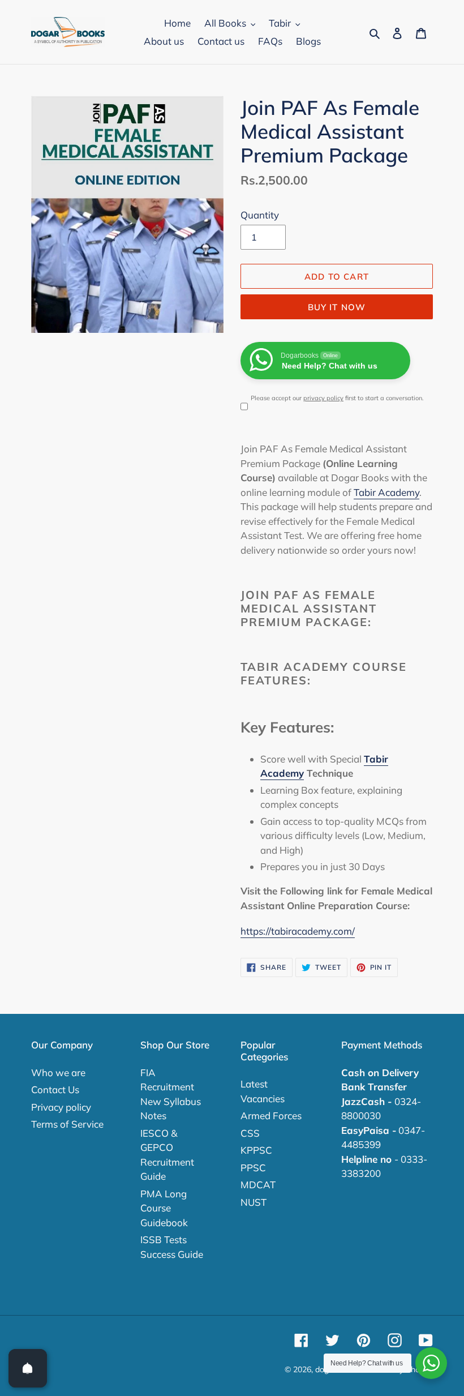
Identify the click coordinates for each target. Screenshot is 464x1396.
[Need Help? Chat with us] (431, 1363)
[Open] (27, 1368)
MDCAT (258, 1185)
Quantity (259, 215)
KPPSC (256, 1150)
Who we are (58, 1072)
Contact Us (55, 1089)
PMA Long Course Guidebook (164, 1208)
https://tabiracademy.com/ (297, 931)
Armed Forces (271, 1115)
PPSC (253, 1168)
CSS (250, 1133)
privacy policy (323, 398)
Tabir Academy (386, 492)
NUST (253, 1202)
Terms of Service (67, 1124)
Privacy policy (61, 1107)
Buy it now (337, 307)
